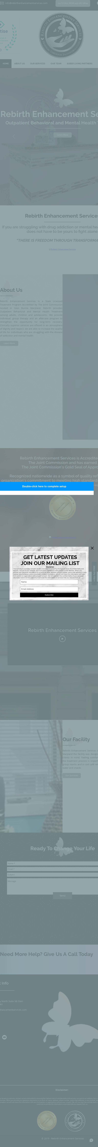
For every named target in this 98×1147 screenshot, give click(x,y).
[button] (92, 548)
